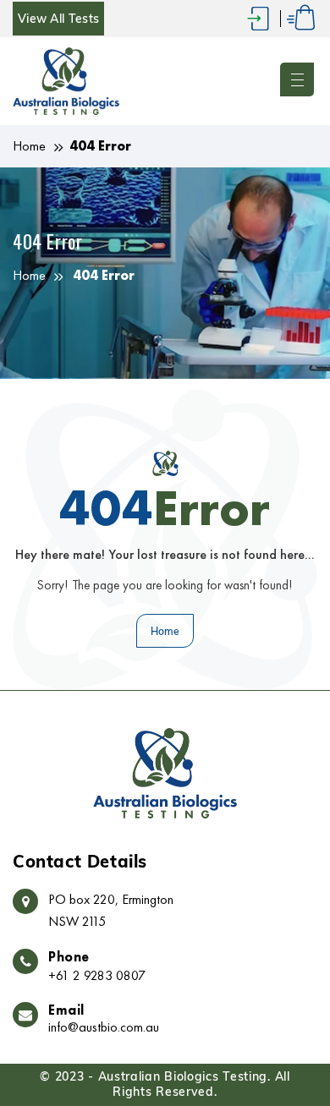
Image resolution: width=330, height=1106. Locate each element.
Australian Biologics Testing (183, 1077)
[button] (298, 81)
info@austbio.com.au (103, 1027)
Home (29, 146)
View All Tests (58, 18)
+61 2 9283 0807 (97, 975)
